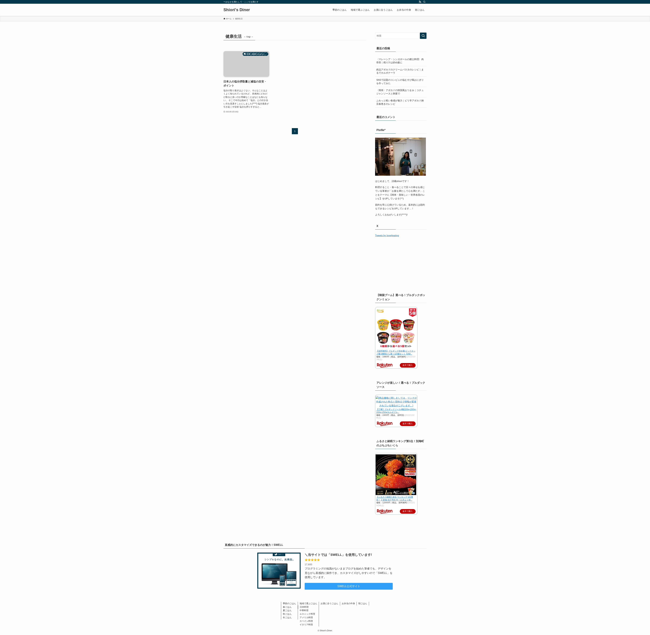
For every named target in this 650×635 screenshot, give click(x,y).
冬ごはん (287, 617)
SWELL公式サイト (348, 586)
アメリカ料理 (306, 617)
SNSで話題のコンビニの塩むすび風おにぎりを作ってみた (400, 82)
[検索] (424, 2)
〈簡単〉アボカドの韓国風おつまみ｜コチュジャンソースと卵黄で (400, 92)
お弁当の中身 (348, 603)
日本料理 (304, 607)
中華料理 (304, 610)
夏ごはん (287, 610)
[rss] (420, 2)
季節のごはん (289, 603)
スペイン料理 (306, 621)
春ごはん (287, 607)
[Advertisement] (401, 264)
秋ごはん (287, 614)
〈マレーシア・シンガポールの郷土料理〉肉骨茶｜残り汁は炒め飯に (400, 61)
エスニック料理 (307, 614)
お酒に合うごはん (329, 603)
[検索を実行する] (423, 35)
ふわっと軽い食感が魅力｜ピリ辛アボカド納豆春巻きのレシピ (400, 102)
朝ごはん (362, 603)
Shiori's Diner (236, 10)
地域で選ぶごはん (308, 603)
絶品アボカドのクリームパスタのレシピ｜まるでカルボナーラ (400, 71)
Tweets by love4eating (387, 235)
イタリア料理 (306, 624)
